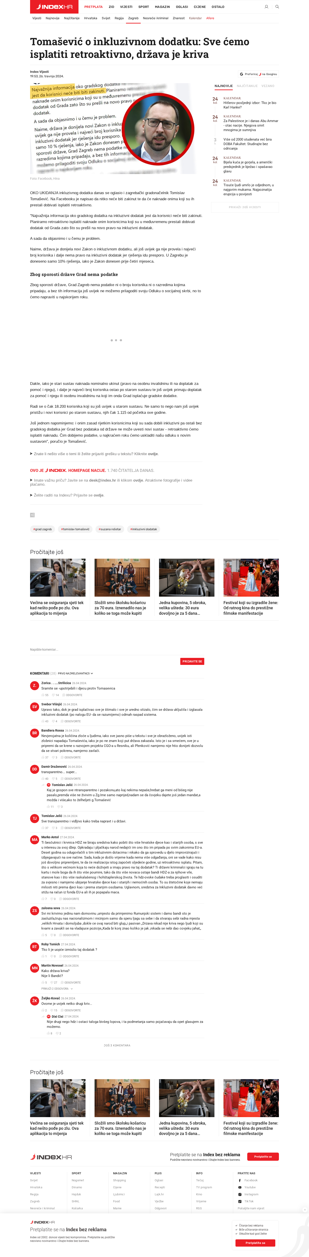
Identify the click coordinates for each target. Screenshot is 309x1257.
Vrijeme (201, 1201)
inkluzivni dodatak (143, 529)
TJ (49, 785)
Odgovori (161, 1208)
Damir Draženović (54, 766)
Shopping (119, 1180)
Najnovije (52, 18)
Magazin (120, 1173)
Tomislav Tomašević (75, 529)
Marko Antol (50, 837)
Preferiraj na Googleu (261, 74)
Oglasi (182, 7)
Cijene (200, 7)
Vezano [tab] (267, 86)
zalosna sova (50, 908)
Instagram (252, 1194)
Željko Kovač (50, 998)
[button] (35, 576)
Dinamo (77, 1187)
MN (35, 968)
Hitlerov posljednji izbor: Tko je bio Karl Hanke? (249, 103)
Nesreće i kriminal (155, 18)
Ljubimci (119, 1194)
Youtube (250, 1187)
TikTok (249, 1201)
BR (34, 733)
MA (35, 840)
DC (49, 1016)
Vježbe (159, 1201)
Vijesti (126, 7)
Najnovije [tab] (224, 86)
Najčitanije (72, 18)
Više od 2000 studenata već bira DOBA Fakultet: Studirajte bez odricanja (247, 144)
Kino (199, 1194)
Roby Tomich (50, 944)
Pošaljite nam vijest (251, 1208)
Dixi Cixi (57, 1016)
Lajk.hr (159, 1194)
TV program (204, 1187)
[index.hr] (54, 7)
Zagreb (133, 18)
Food (116, 1201)
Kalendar (195, 18)
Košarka (77, 1208)
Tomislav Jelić (62, 785)
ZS (34, 911)
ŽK (34, 1001)
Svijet (106, 18)
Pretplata (93, 7)
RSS (199, 1208)
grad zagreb (42, 529)
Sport (143, 7)
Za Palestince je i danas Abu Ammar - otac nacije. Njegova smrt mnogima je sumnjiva (250, 123)
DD (34, 769)
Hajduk (76, 1194)
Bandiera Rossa (52, 730)
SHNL (76, 1201)
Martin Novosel (52, 965)
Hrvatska (90, 18)
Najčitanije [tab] (247, 86)
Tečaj (200, 1180)
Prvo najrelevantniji (74, 673)
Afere (210, 18)
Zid (111, 7)
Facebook (251, 1180)
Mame (117, 1208)
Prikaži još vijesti (245, 207)
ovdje (138, 480)
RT (34, 947)
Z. (34, 685)
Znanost (179, 18)
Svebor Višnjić (51, 704)
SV (34, 707)
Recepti (160, 1187)
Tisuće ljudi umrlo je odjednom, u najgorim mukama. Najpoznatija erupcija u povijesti (248, 187)
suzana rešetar (110, 529)
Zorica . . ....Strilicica (56, 683)
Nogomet (78, 1180)
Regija (119, 18)
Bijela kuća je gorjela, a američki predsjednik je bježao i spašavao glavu (248, 164)
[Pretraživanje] (275, 7)
